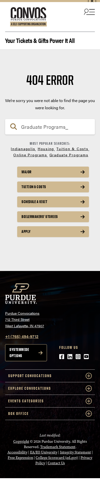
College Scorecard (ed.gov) (57, 457)
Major (27, 171)
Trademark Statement (57, 446)
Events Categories (26, 400)
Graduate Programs (68, 154)
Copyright (21, 441)
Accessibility (17, 452)
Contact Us (56, 463)
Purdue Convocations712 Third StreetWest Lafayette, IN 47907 (24, 319)
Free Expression (20, 457)
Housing (46, 148)
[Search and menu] (89, 11)
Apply (26, 231)
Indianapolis (23, 148)
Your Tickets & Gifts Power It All (40, 40)
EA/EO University (43, 452)
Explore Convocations (29, 388)
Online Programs (30, 154)
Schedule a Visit (34, 201)
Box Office (18, 413)
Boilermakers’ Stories (40, 216)
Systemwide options (19, 352)
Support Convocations (30, 375)
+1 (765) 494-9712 (21, 336)
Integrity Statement (75, 452)
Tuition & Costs (72, 148)
